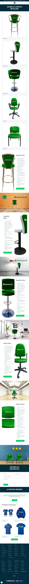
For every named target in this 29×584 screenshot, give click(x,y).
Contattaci (14, 500)
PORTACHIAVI (16, 562)
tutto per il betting (11, 582)
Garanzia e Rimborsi (4, 550)
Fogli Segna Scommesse (9, 555)
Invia (5, 484)
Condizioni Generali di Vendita (4, 552)
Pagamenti (3, 548)
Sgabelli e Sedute (10, 557)
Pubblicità (16, 551)
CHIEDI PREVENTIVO (20, 188)
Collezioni (3, 556)
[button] (2, 3)
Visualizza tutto (14, 539)
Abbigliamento (10, 548)
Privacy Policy (4, 554)
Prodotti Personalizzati (10, 551)
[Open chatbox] (2, 582)
